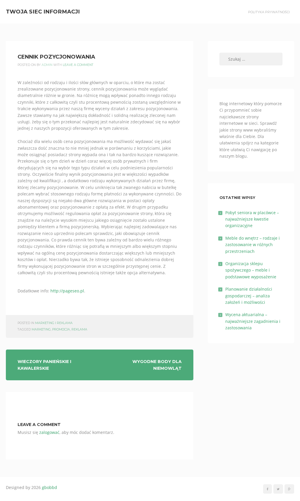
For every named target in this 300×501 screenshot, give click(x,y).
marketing (41, 329)
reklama (79, 329)
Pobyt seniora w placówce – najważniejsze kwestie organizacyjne (252, 219)
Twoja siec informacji (43, 11)
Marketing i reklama (54, 323)
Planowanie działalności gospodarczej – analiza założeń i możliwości (248, 295)
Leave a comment (78, 65)
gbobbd (49, 487)
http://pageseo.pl (67, 291)
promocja (61, 329)
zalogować (49, 432)
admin (47, 65)
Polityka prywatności (269, 12)
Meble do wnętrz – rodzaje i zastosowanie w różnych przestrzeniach (252, 244)
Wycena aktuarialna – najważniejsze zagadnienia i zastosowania (252, 321)
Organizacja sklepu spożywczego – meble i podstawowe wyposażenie (250, 270)
